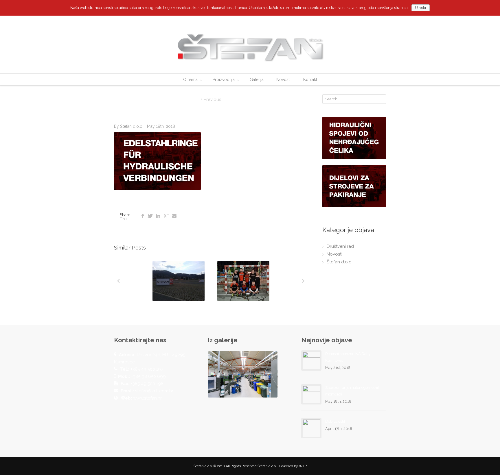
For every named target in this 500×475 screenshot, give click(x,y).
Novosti (283, 79)
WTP (303, 466)
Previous (212, 99)
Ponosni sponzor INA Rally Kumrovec (348, 357)
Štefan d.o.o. (131, 126)
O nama (190, 79)
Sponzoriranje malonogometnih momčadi (352, 390)
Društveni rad (340, 246)
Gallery (179, 282)
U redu (420, 8)
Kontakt (310, 79)
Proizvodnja (224, 79)
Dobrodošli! (335, 421)
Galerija (257, 79)
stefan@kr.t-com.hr (154, 390)
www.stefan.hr (147, 398)
